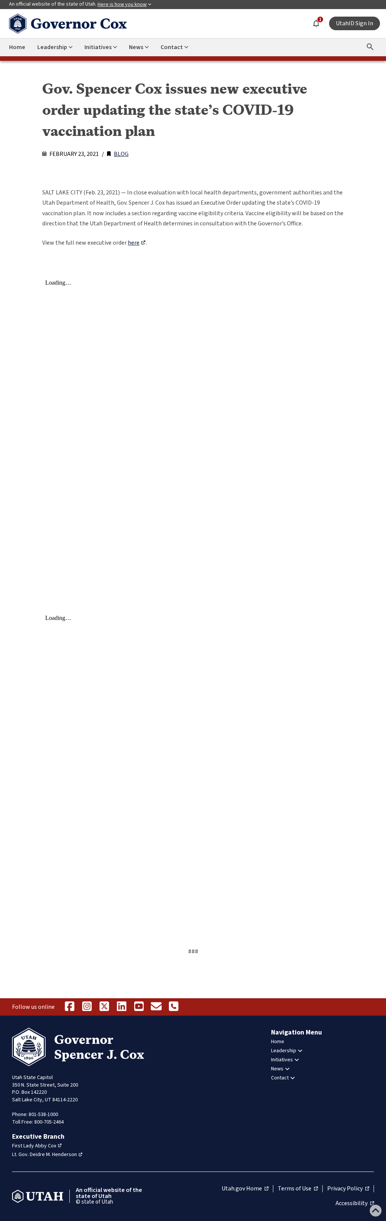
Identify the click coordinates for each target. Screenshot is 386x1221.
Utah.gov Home (245, 1189)
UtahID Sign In (354, 23)
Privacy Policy (348, 1189)
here (133, 243)
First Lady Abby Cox (34, 1146)
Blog (121, 154)
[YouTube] (138, 1007)
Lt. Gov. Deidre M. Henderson (44, 1154)
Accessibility (354, 1204)
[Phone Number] (173, 1007)
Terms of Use (298, 1189)
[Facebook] (69, 1007)
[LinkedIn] (121, 1007)
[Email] (156, 1007)
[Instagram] (86, 1007)
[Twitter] (104, 1007)
